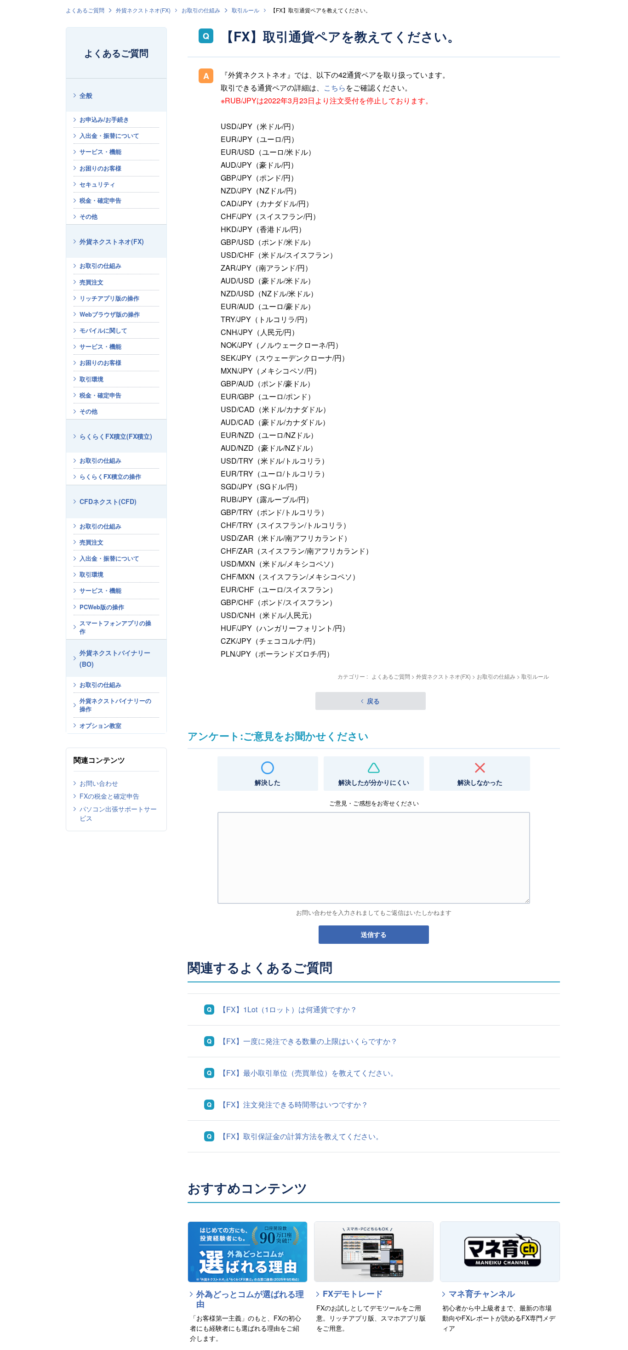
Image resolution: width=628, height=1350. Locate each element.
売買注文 (91, 282)
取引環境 (91, 378)
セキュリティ (97, 184)
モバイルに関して (103, 330)
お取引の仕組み (201, 10)
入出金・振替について (109, 135)
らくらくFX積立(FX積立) (116, 436)
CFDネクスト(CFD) (108, 501)
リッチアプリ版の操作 (109, 298)
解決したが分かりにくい (373, 782)
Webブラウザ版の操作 (110, 314)
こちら (335, 87)
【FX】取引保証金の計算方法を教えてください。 (301, 1136)
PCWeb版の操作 (102, 606)
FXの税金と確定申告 (109, 795)
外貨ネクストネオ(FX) (143, 10)
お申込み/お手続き (104, 119)
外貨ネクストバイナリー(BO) (115, 658)
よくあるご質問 (85, 10)
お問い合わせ (99, 783)
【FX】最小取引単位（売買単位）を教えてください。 (308, 1072)
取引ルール (245, 10)
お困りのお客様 (100, 168)
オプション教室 (100, 725)
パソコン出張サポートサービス (118, 813)
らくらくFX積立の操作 (110, 476)
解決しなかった (479, 782)
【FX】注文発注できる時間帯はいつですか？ (293, 1104)
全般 (86, 95)
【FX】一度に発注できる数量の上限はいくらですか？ (308, 1041)
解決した (267, 782)
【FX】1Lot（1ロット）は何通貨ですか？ (288, 1009)
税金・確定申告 (100, 200)
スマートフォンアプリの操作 (115, 626)
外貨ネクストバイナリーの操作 (115, 704)
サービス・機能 (100, 151)
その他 (88, 216)
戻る (373, 700)
